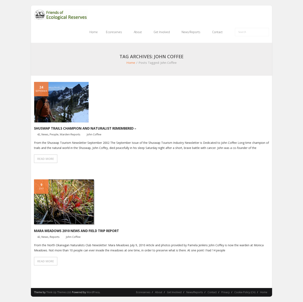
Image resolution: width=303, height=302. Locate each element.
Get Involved (174, 292)
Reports (55, 237)
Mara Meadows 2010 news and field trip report (76, 231)
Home (130, 62)
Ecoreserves (143, 292)
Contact (212, 292)
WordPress (93, 292)
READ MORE (45, 159)
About (158, 292)
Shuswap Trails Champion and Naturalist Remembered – (85, 128)
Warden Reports (70, 134)
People (54, 134)
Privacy (225, 292)
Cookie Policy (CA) (244, 292)
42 (38, 134)
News (44, 134)
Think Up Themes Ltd (58, 292)
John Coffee (94, 134)
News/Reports (194, 292)
